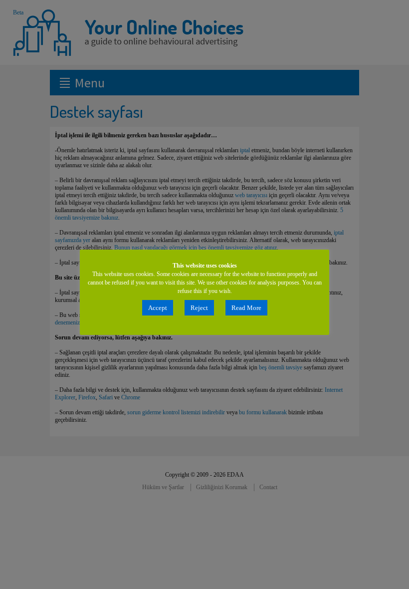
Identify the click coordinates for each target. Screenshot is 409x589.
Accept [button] (157, 307)
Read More (246, 307)
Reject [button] (199, 307)
